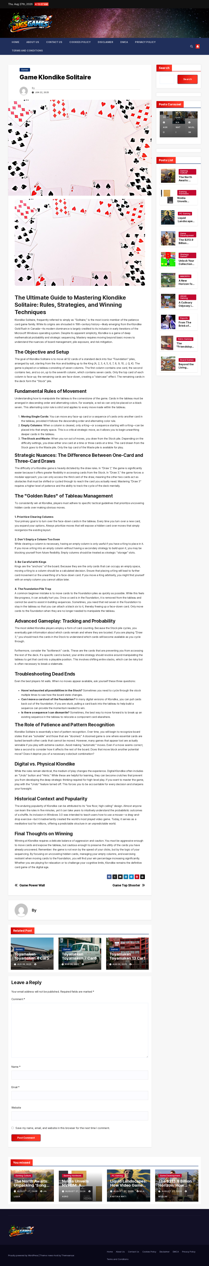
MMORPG (185, 276)
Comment (18, 999)
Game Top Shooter (126, 885)
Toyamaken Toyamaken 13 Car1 (127, 956)
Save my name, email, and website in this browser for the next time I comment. (63, 1128)
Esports (184, 318)
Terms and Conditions (27, 50)
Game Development (187, 234)
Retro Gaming (185, 339)
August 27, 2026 (27, 1191)
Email (15, 1087)
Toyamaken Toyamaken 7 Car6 (79, 956)
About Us (32, 42)
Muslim (179, 129)
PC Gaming (185, 213)
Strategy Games (184, 255)
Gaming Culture (184, 172)
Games (24, 69)
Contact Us (54, 42)
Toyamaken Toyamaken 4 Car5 (31, 956)
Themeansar (68, 1255)
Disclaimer (105, 42)
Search (164, 68)
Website (16, 1107)
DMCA (124, 42)
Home (15, 42)
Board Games (187, 360)
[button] (191, 46)
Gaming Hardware (183, 192)
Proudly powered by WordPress (23, 1255)
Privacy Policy (145, 42)
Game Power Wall (32, 885)
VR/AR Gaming (184, 297)
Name (15, 1066)
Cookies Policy (80, 42)
